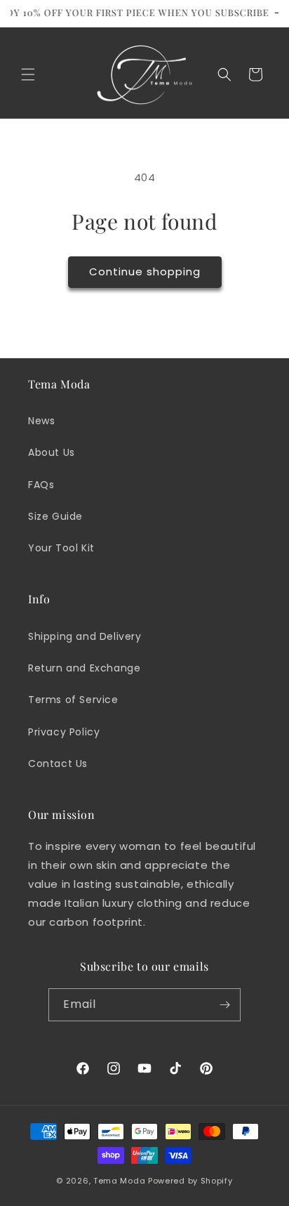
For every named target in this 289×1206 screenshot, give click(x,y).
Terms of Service (73, 700)
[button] (28, 74)
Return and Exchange (84, 668)
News (41, 421)
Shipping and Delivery (85, 636)
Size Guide (55, 516)
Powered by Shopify (190, 1180)
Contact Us (58, 763)
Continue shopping (145, 271)
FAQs (41, 485)
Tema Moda (120, 1180)
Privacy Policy (64, 732)
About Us (51, 452)
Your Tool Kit (61, 548)
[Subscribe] (224, 1004)
